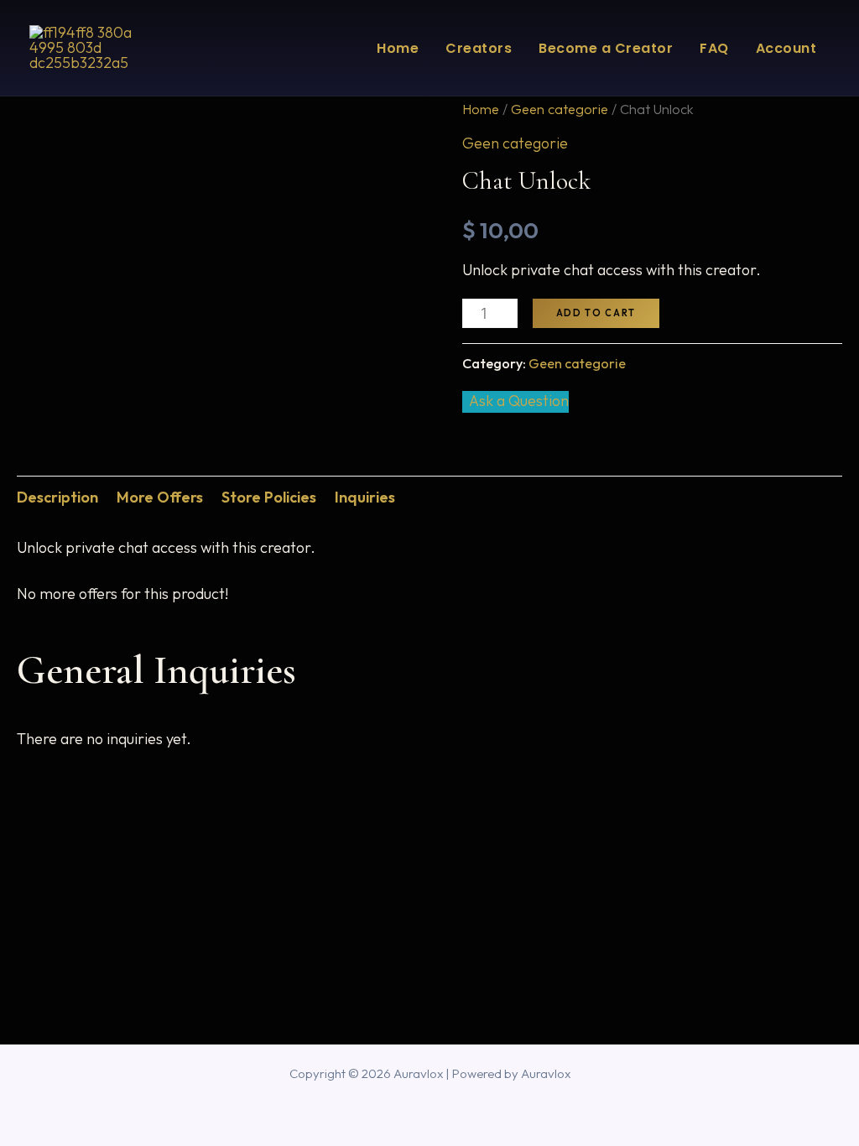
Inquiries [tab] (365, 497)
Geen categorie (559, 108)
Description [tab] (57, 497)
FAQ (714, 48)
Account (786, 48)
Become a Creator (606, 48)
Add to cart (596, 313)
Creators (478, 48)
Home (398, 48)
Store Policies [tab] (268, 497)
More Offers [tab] (160, 497)
